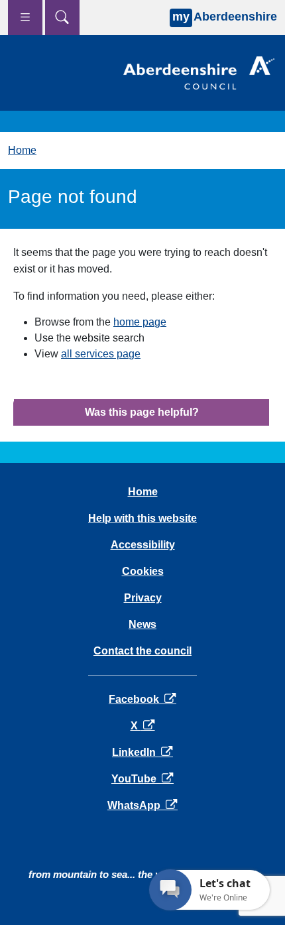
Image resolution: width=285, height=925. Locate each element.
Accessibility (143, 544)
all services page (101, 353)
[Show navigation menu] (25, 17)
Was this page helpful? (142, 412)
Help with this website (142, 518)
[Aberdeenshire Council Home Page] (198, 72)
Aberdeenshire (224, 16)
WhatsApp (142, 805)
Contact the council (142, 650)
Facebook (142, 699)
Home (22, 150)
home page (139, 322)
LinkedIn (142, 752)
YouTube (142, 778)
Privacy (143, 597)
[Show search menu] (62, 17)
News (142, 624)
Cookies (143, 571)
